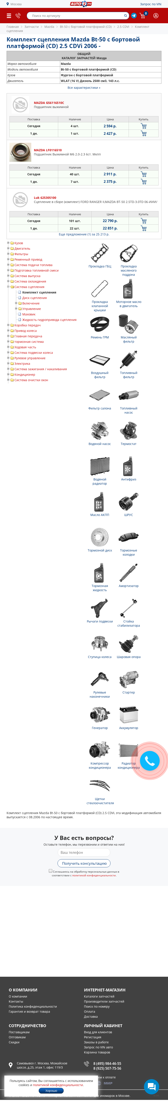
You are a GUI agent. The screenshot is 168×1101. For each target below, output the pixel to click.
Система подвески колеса (33, 352)
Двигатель (22, 248)
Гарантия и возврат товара (29, 1011)
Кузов (18, 243)
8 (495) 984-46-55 (107, 1063)
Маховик (28, 314)
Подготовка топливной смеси (36, 270)
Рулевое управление (30, 358)
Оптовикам (17, 1037)
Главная (13, 27)
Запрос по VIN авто (98, 1047)
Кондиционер (24, 374)
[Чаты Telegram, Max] (151, 1086)
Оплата (89, 1011)
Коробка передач (27, 325)
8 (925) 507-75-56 (107, 1068)
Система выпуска (27, 276)
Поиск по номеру (97, 1006)
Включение (31, 303)
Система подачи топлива (33, 265)
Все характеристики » (84, 87)
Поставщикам (19, 1032)
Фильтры (21, 254)
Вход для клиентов (98, 1032)
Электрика (22, 363)
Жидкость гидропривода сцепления (49, 320)
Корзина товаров (97, 1052)
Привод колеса (25, 331)
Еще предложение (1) (84, 234)
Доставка (91, 1016)
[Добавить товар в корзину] (144, 126)
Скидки (14, 1042)
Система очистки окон (31, 380)
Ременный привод (28, 259)
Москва (16, 4)
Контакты (16, 1001)
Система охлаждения (30, 281)
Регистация (92, 1037)
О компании (18, 996)
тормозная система (29, 342)
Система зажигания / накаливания (40, 369)
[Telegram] (134, 17)
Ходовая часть (25, 347)
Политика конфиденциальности (33, 1006)
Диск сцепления (34, 298)
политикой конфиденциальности (94, 875)
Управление (31, 309)
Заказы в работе (96, 1042)
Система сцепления (29, 287)
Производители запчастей (104, 1001)
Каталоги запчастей (99, 996)
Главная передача (28, 336)
